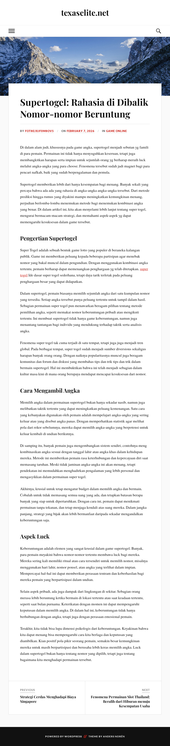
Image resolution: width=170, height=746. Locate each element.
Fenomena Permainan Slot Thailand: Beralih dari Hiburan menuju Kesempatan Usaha (120, 701)
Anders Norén (114, 736)
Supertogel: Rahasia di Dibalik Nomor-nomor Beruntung (84, 108)
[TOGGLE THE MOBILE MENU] (11, 31)
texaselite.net (85, 12)
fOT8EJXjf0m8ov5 (39, 131)
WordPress (73, 736)
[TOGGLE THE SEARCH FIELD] (158, 31)
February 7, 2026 (81, 131)
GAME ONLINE (116, 131)
